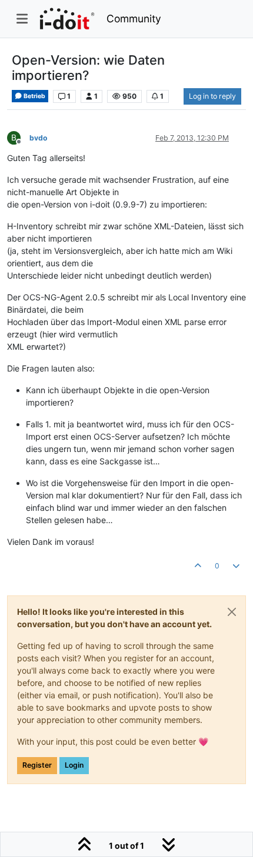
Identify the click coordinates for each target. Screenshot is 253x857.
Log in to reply (212, 96)
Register (37, 765)
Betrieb (33, 96)
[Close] (231, 612)
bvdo (38, 137)
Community (133, 18)
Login (74, 765)
